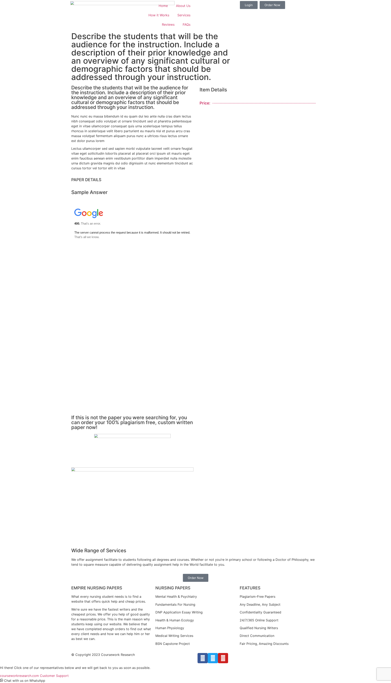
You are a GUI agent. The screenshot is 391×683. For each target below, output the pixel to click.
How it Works (158, 15)
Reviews (168, 24)
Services (183, 15)
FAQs (186, 24)
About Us (183, 6)
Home (163, 6)
